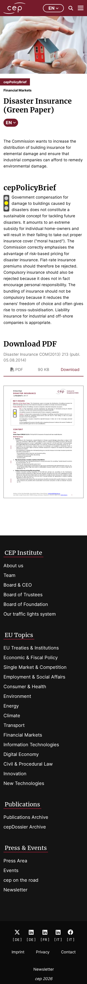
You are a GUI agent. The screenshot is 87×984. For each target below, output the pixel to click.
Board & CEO (17, 585)
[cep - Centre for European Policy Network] (14, 8)
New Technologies (23, 783)
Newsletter (15, 890)
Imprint (18, 952)
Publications (22, 804)
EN (9, 122)
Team (9, 575)
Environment (17, 696)
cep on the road (20, 880)
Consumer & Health (24, 686)
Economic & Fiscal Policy (30, 657)
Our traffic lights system (29, 614)
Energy (11, 706)
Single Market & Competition (35, 667)
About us (13, 565)
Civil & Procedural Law (28, 764)
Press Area (15, 861)
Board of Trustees (22, 594)
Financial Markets (22, 735)
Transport (14, 725)
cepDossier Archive (24, 827)
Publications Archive (25, 817)
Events (10, 870)
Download (70, 369)
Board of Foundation (25, 604)
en (51, 8)
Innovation (14, 773)
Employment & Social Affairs (34, 677)
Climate (11, 715)
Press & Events (26, 848)
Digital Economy (21, 754)
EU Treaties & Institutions (31, 648)
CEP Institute (23, 552)
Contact (68, 952)
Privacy (42, 952)
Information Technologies (31, 744)
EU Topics (19, 635)
